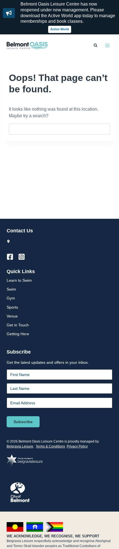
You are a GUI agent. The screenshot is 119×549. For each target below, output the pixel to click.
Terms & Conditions (50, 446)
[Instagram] (24, 257)
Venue (12, 316)
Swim (11, 289)
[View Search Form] (95, 45)
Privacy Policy (77, 446)
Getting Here (18, 334)
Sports (12, 307)
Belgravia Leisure (20, 446)
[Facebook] (12, 257)
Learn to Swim (19, 280)
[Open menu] (107, 45)
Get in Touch (18, 325)
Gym (11, 298)
